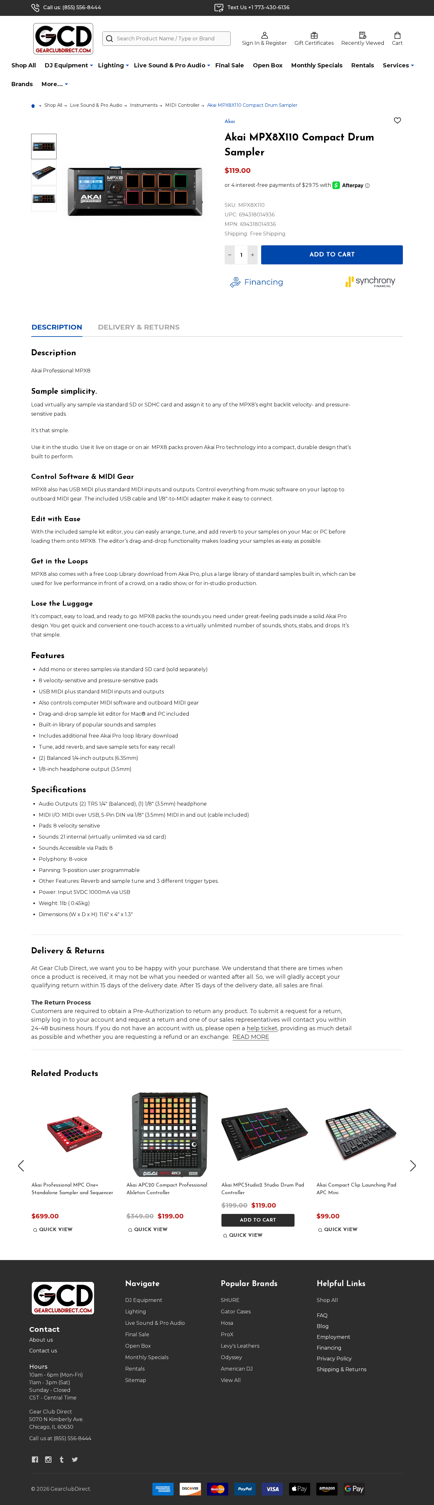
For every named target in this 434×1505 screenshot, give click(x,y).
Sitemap (135, 1380)
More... (52, 84)
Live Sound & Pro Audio (169, 65)
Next (413, 1165)
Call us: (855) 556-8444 (72, 7)
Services (396, 65)
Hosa (227, 1323)
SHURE (230, 1300)
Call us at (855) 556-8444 (60, 1438)
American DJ (237, 1369)
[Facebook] (35, 1459)
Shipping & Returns (341, 1369)
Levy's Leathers (240, 1346)
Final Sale (229, 65)
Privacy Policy (334, 1359)
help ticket (262, 1028)
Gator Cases (236, 1312)
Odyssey (231, 1357)
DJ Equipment (66, 65)
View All (231, 1380)
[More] (91, 65)
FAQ (322, 1315)
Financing (329, 1348)
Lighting (111, 65)
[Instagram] (48, 1459)
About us (41, 1340)
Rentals (362, 65)
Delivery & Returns (139, 327)
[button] (283, 282)
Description (56, 327)
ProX (227, 1334)
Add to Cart (332, 255)
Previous (21, 1165)
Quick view (55, 1229)
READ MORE (251, 1036)
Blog (323, 1326)
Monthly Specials (316, 65)
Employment (333, 1337)
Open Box (267, 65)
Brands (22, 84)
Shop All (23, 65)
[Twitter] (75, 1459)
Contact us (43, 1351)
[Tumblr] (61, 1459)
